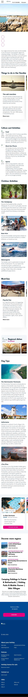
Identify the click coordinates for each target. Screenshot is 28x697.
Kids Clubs (3, 645)
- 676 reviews (12, 510)
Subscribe (14, 614)
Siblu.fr (2, 684)
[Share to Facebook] (2, 37)
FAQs (15, 647)
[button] (2, 44)
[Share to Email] (2, 40)
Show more (6, 116)
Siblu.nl (3, 687)
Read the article (13, 548)
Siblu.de (16, 684)
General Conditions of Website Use (19, 659)
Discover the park (13, 527)
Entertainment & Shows (19, 645)
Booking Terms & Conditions (5, 655)
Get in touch (4, 675)
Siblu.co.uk (16, 682)
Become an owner (5, 667)
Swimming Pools (5, 647)
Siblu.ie (3, 682)
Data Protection (17, 655)
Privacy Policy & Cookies (4, 659)
